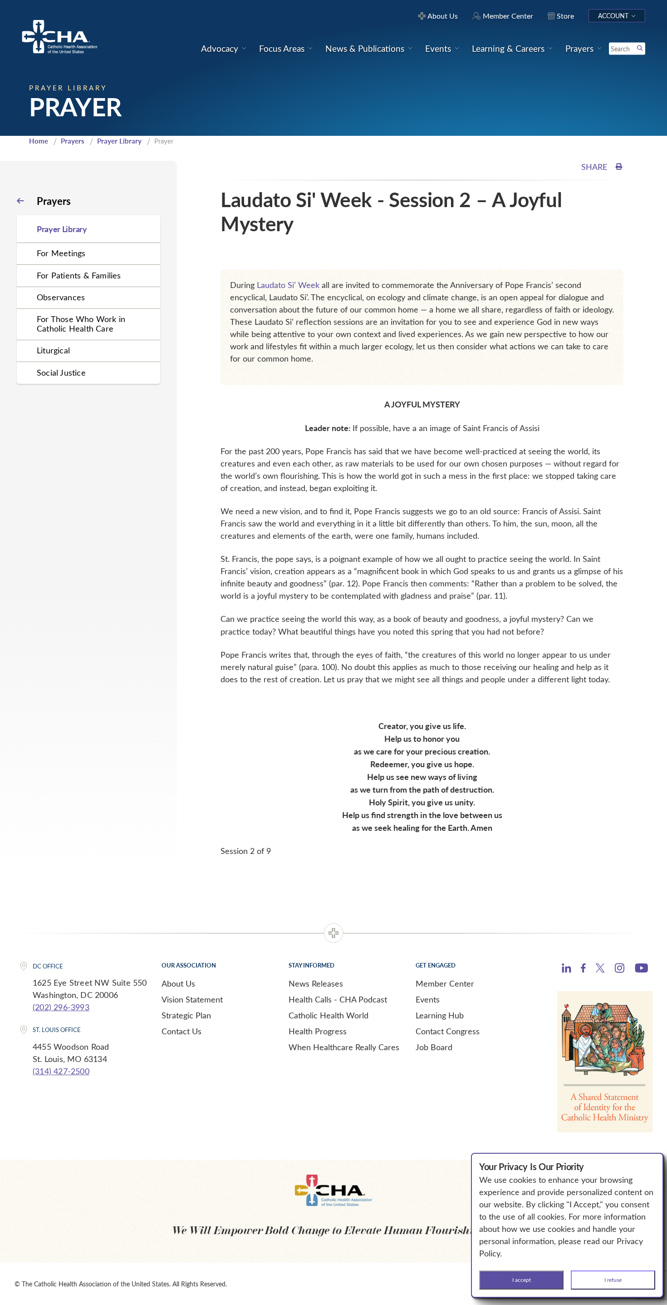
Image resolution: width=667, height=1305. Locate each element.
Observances (61, 297)
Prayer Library (119, 140)
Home (38, 140)
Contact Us (181, 1031)
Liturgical (53, 350)
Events (428, 999)
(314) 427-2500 (61, 1071)
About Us (178, 983)
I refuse (613, 1279)
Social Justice (61, 372)
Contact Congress (448, 1031)
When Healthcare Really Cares (344, 1047)
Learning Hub (440, 1015)
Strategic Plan (186, 1015)
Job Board (434, 1047)
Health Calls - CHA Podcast (338, 999)
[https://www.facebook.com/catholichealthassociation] (583, 969)
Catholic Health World (328, 1015)
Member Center (445, 983)
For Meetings (61, 253)
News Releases (316, 983)
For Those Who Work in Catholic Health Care (81, 323)
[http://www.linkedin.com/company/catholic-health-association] (566, 969)
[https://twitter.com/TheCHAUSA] (600, 969)
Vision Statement (192, 999)
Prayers (72, 140)
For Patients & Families (79, 275)
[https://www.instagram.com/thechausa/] (619, 970)
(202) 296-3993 (61, 1007)
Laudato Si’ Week (288, 284)
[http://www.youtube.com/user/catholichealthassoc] (641, 969)
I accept (521, 1279)
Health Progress (318, 1031)
